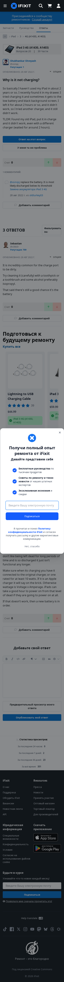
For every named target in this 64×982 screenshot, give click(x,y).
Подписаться (32, 516)
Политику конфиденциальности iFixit (29, 530)
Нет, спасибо (32, 546)
